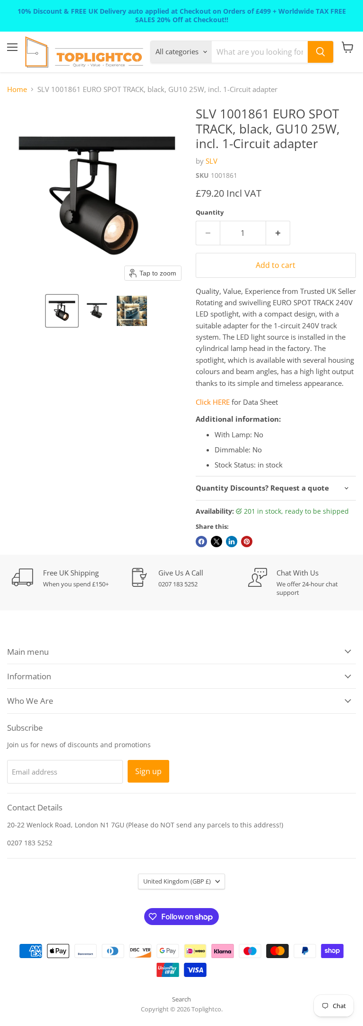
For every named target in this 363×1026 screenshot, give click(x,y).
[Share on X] (216, 541)
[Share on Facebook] (201, 541)
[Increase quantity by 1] (278, 233)
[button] (62, 311)
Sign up (148, 771)
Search (181, 999)
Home (17, 89)
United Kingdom (177, 881)
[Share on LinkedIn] (231, 541)
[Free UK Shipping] (71, 578)
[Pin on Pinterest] (246, 541)
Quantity (210, 212)
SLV (211, 161)
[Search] (320, 52)
